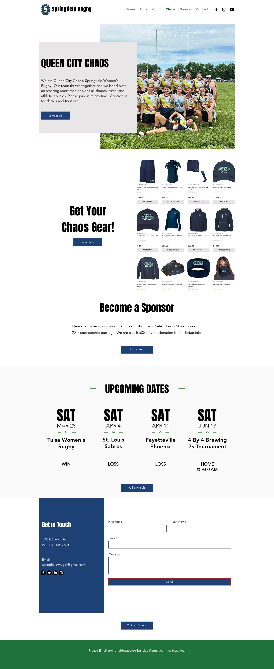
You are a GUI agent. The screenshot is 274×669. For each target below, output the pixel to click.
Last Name (179, 521)
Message (114, 553)
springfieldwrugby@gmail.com (64, 564)
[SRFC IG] (224, 9)
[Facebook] (43, 572)
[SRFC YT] (231, 9)
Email (112, 537)
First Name (115, 521)
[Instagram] (61, 572)
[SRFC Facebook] (216, 9)
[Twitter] (49, 572)
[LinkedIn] (55, 572)
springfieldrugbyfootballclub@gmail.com (137, 650)
